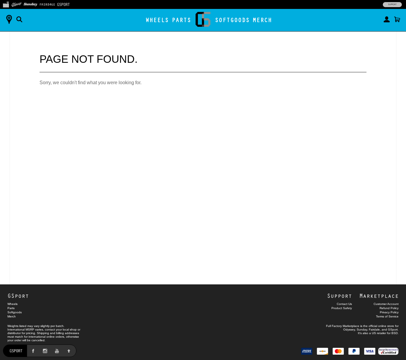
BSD (394, 333)
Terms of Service (387, 316)
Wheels (157, 20)
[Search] (19, 19)
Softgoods (232, 20)
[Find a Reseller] (9, 19)
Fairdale (374, 329)
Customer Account (386, 304)
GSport (18, 296)
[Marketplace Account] (387, 19)
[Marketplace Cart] (397, 19)
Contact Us (344, 304)
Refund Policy (389, 308)
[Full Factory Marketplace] (6, 4)
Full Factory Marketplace (342, 326)
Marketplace (379, 296)
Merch (262, 20)
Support (392, 4)
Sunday (362, 329)
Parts (181, 20)
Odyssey (349, 329)
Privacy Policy (389, 312)
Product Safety (341, 308)
